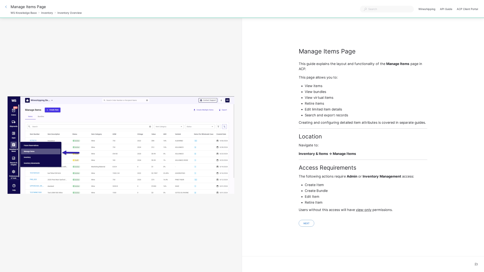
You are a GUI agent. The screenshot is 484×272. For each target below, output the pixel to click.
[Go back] (6, 7)
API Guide (446, 9)
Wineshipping (426, 9)
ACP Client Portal (467, 9)
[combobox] (387, 9)
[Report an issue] (476, 264)
